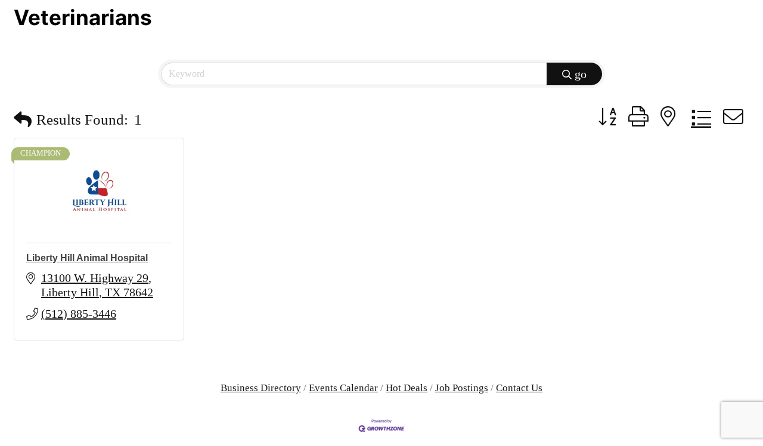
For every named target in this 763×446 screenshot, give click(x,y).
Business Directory (261, 388)
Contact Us (519, 388)
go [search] (581, 73)
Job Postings (461, 388)
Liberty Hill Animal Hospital (87, 258)
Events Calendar (343, 388)
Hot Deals (406, 388)
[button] (23, 119)
